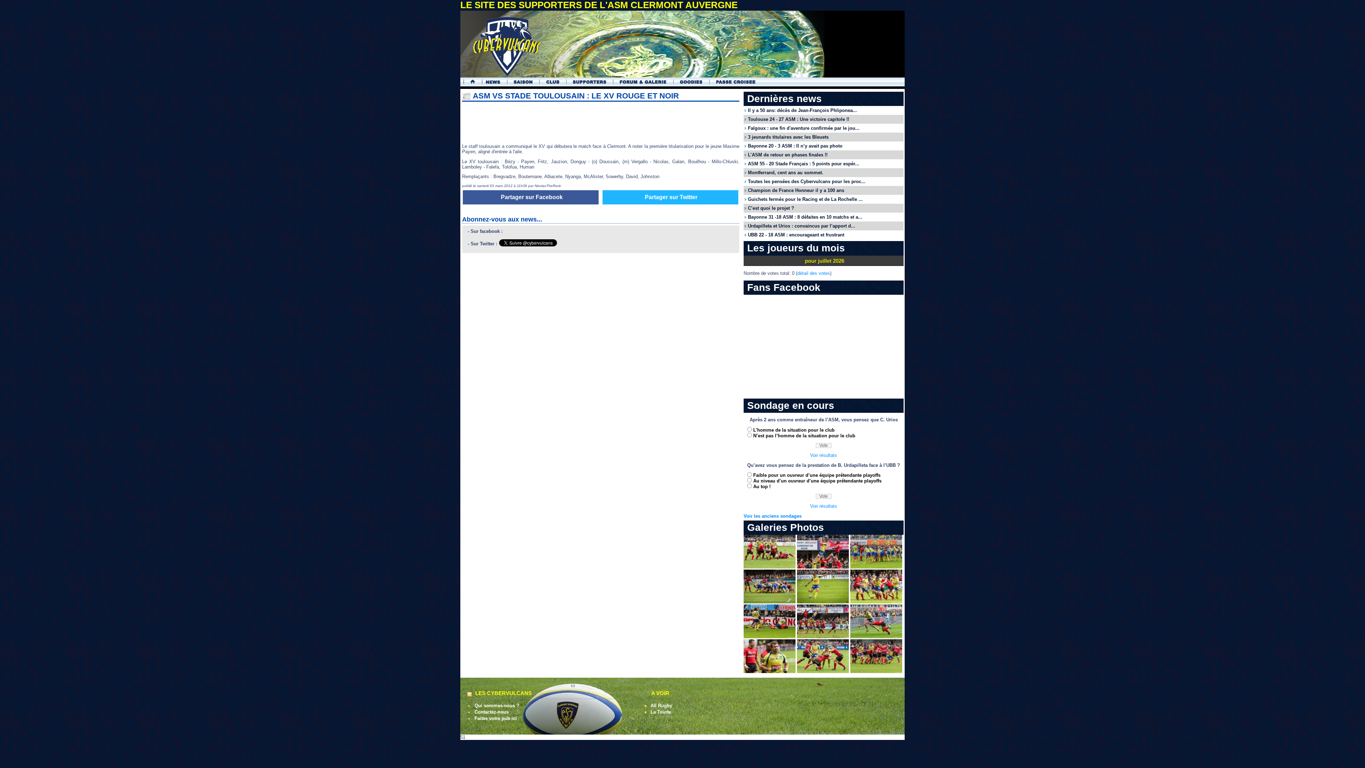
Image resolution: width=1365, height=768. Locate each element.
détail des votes (813, 273)
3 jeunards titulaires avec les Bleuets (788, 137)
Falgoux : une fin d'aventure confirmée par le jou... (804, 128)
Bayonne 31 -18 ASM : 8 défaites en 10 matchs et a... (805, 217)
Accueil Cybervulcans (469, 82)
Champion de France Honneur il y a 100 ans (796, 190)
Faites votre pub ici (496, 718)
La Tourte (661, 712)
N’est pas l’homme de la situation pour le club (804, 435)
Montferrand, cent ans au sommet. (785, 172)
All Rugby (661, 705)
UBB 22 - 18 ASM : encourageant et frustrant (796, 235)
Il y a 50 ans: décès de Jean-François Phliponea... (802, 110)
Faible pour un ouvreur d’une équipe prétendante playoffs (816, 475)
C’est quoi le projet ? (771, 208)
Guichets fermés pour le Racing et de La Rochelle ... (805, 199)
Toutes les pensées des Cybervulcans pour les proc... (807, 181)
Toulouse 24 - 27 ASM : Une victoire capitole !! (798, 119)
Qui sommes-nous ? (497, 705)
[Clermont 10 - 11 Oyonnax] (770, 567)
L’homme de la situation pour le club (794, 430)
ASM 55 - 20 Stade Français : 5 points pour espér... (803, 163)
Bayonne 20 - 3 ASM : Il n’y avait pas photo (795, 146)
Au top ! (762, 486)
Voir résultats (823, 455)
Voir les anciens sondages (773, 516)
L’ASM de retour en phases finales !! (788, 155)
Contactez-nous (492, 712)
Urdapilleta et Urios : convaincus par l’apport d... (801, 226)
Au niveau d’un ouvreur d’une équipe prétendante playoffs (817, 481)
